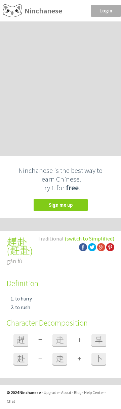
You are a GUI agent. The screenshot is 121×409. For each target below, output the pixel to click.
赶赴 (20, 251)
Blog (77, 392)
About (66, 392)
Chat (11, 401)
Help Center (94, 392)
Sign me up (61, 205)
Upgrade (51, 392)
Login (105, 10)
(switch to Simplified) (89, 238)
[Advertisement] (60, 85)
